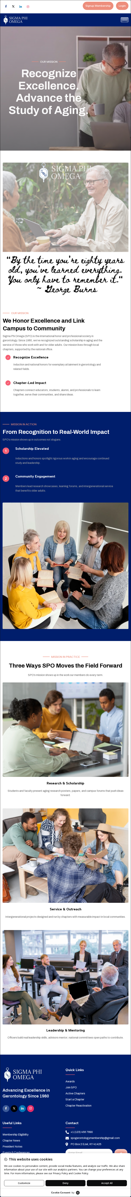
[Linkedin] (20, 6)
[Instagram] (28, 6)
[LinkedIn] (22, 1108)
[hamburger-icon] (124, 19)
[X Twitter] (13, 6)
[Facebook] (6, 6)
